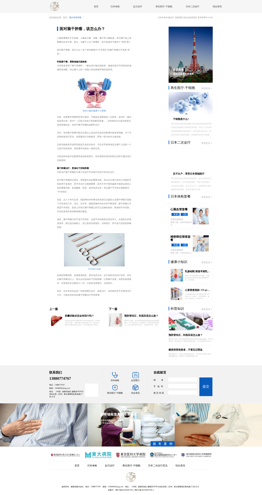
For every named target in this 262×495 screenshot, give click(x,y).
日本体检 (115, 6)
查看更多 (206, 88)
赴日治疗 (137, 6)
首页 (96, 6)
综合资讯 (217, 6)
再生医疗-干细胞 (163, 6)
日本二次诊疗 (193, 6)
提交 (206, 386)
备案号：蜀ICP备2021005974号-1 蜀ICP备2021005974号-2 (131, 490)
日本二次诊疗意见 (158, 465)
